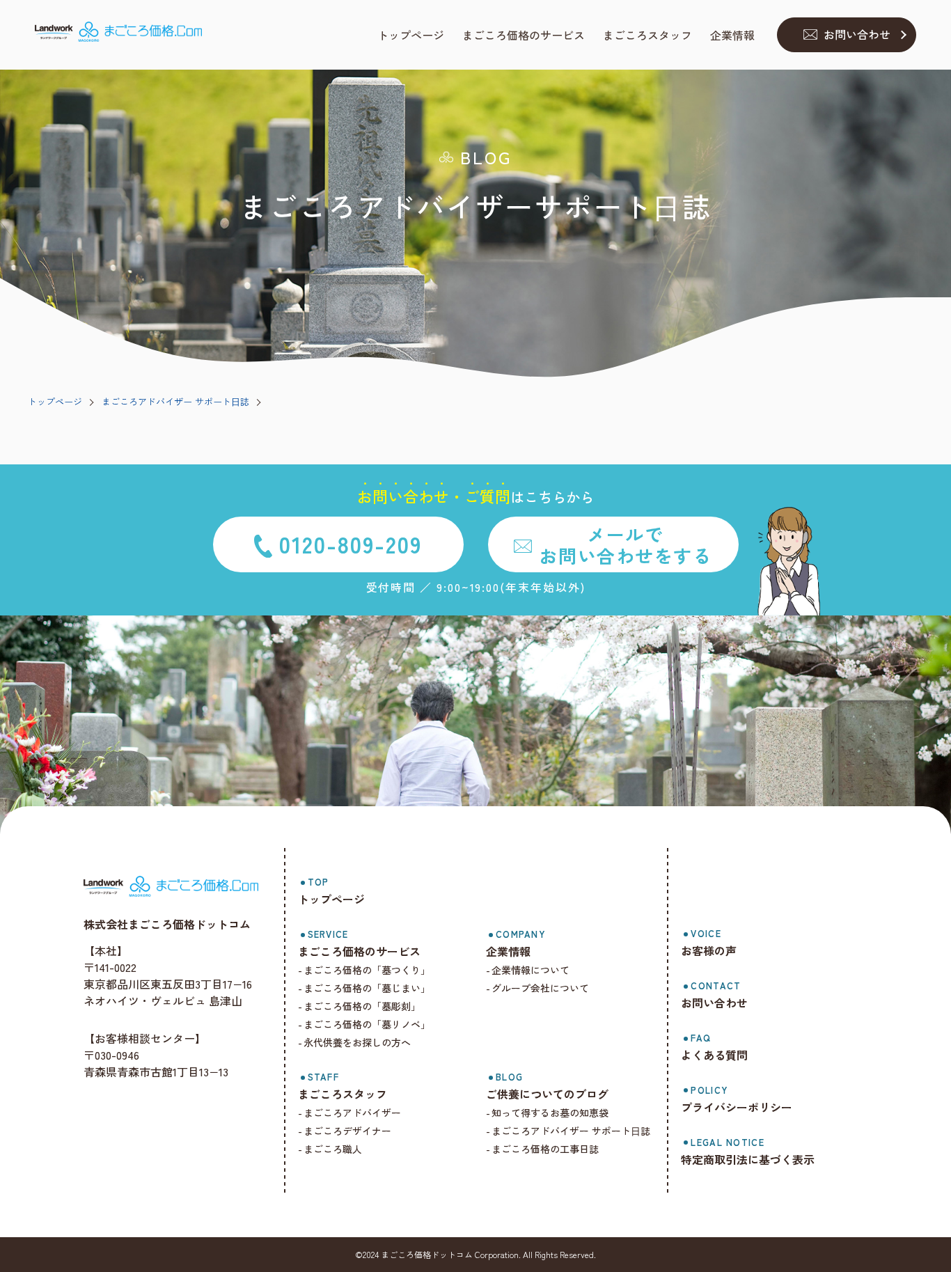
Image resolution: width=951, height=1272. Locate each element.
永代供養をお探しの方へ (357, 1042)
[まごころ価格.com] (118, 35)
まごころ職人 (333, 1149)
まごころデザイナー (347, 1131)
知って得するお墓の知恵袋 (550, 1113)
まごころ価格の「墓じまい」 (367, 988)
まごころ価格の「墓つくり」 (367, 970)
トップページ (55, 401)
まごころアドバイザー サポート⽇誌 (175, 401)
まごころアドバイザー (352, 1113)
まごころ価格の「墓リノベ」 (367, 1024)
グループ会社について (540, 988)
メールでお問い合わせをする (625, 544)
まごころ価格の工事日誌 (545, 1149)
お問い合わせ (857, 34)
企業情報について (530, 970)
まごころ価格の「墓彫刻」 (362, 1006)
